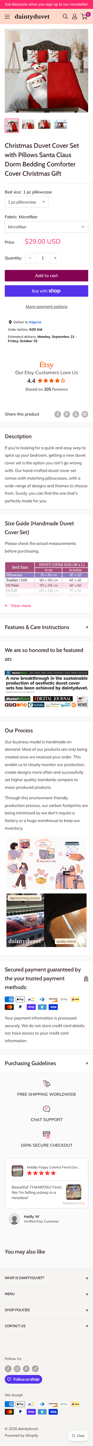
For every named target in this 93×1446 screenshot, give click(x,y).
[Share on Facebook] (57, 414)
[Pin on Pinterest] (66, 414)
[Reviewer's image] (73, 1195)
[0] (84, 16)
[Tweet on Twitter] (75, 414)
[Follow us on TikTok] (35, 1368)
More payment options (46, 306)
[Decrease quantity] (30, 258)
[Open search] (65, 16)
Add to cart (46, 275)
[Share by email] (85, 414)
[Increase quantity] (55, 258)
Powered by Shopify (21, 1435)
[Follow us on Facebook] (8, 1368)
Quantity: (13, 257)
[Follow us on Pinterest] (26, 1368)
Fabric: (21, 216)
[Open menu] (7, 17)
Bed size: (28, 191)
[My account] (74, 16)
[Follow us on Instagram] (17, 1368)
